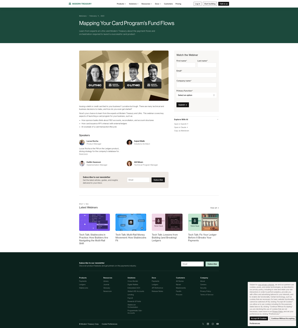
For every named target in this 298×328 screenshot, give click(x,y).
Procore (179, 295)
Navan (178, 284)
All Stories (180, 281)
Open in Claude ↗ (181, 127)
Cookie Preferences (109, 324)
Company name (184, 81)
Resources (146, 4)
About (202, 281)
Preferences (255, 323)
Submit (182, 105)
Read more (83, 154)
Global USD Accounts (136, 291)
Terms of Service (206, 295)
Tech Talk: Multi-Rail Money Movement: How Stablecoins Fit (130, 237)
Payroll (130, 298)
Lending (131, 295)
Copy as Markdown (181, 131)
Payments (83, 281)
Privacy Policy (205, 291)
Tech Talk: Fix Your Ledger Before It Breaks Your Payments (202, 237)
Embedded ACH (134, 288)
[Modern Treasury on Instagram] (213, 324)
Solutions (133, 4)
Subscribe (158, 180)
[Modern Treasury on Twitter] (203, 324)
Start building (209, 4)
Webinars (83, 16)
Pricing (178, 4)
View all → (214, 208)
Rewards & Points (134, 301)
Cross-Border (133, 281)
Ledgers (82, 284)
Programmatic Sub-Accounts (135, 312)
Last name (202, 61)
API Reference (157, 288)
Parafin (178, 291)
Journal (106, 284)
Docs (157, 4)
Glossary (106, 288)
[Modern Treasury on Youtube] (217, 324)
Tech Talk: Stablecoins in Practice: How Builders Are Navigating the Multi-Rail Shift (93, 239)
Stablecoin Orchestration (133, 306)
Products (120, 4)
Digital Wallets (133, 284)
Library (106, 281)
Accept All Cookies (259, 318)
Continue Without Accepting (283, 318)
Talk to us (224, 4)
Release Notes (157, 291)
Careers (203, 284)
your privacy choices (266, 285)
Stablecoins (83, 288)
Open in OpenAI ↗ (181, 124)
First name (181, 61)
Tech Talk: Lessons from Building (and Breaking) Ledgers (165, 237)
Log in (197, 4)
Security (203, 288)
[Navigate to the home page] (80, 4)
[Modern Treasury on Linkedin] (208, 324)
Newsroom (107, 291)
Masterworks (181, 288)
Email (179, 71)
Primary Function (184, 91)
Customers (168, 4)
